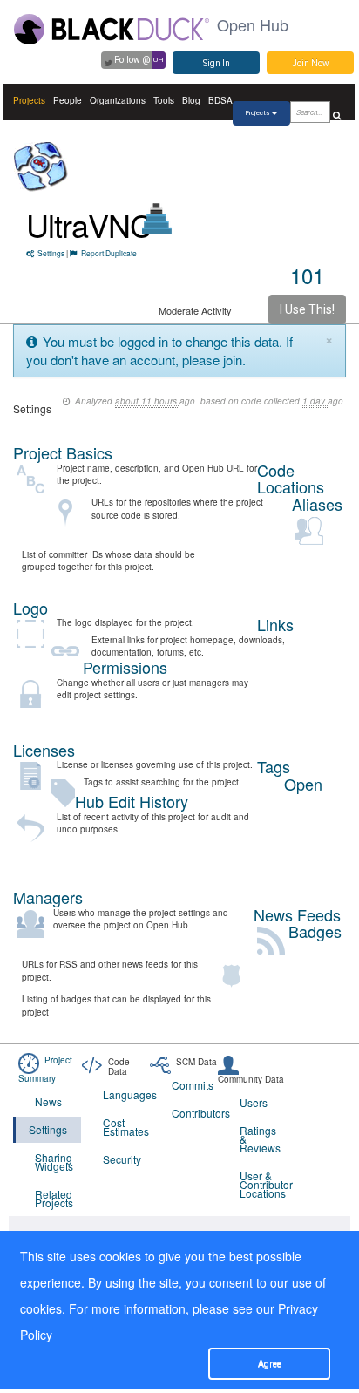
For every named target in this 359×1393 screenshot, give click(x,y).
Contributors (195, 1112)
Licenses (44, 749)
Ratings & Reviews (260, 1139)
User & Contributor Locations (263, 1184)
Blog (191, 100)
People (67, 100)
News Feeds (297, 914)
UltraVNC (89, 224)
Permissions (125, 667)
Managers (48, 897)
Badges (315, 931)
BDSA (220, 100)
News (48, 1101)
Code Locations (290, 479)
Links (275, 624)
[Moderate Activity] (157, 218)
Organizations (118, 100)
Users (254, 1102)
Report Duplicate (109, 253)
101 (307, 275)
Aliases (317, 504)
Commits (192, 1084)
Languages (126, 1094)
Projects (29, 100)
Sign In (216, 63)
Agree (269, 1364)
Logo (30, 607)
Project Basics (62, 452)
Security (122, 1159)
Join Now (310, 63)
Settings (50, 253)
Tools (163, 100)
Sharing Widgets (54, 1161)
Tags (273, 766)
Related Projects (54, 1198)
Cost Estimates (126, 1126)
